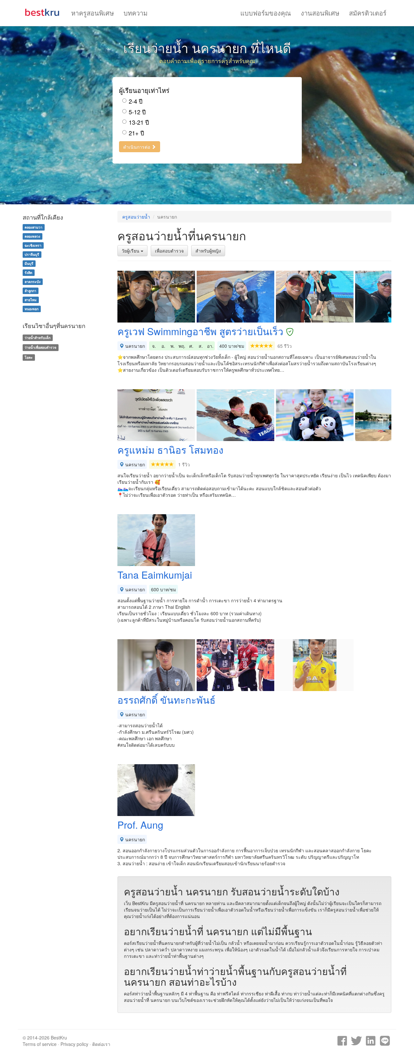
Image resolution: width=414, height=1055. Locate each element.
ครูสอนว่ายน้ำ (136, 216)
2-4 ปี (135, 101)
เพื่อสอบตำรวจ (169, 250)
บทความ (135, 12)
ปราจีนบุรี (32, 254)
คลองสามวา (33, 227)
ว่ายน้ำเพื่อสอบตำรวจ (40, 347)
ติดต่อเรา (101, 1044)
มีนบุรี (29, 263)
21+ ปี (136, 133)
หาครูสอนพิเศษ (92, 12)
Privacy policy (74, 1044)
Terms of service (40, 1044)
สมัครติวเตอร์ (368, 12)
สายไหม (31, 299)
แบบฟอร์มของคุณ (265, 12)
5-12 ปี (137, 112)
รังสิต (28, 272)
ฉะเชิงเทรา (33, 245)
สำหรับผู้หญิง (208, 250)
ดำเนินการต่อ (137, 146)
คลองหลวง (32, 236)
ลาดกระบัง (32, 281)
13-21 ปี (139, 122)
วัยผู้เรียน (131, 250)
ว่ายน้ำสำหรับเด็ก (37, 337)
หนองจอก (31, 308)
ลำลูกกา (30, 290)
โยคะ (29, 357)
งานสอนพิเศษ (320, 12)
